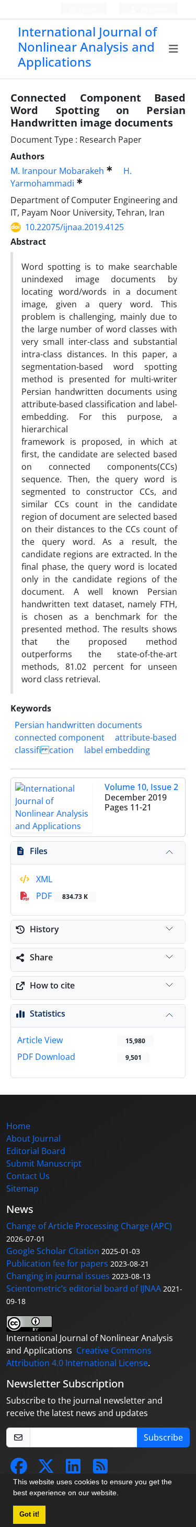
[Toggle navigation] (174, 49)
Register (153, 9)
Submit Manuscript (44, 1163)
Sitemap (22, 1188)
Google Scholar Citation (52, 1251)
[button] (122, 1494)
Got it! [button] (29, 1514)
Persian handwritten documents (78, 725)
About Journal (33, 1138)
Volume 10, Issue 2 (141, 787)
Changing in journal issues (58, 1276)
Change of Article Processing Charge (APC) (89, 1226)
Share (41, 957)
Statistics (47, 1013)
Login (86, 9)
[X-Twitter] (46, 1469)
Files (39, 851)
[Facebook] (18, 1469)
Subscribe (163, 1437)
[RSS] (100, 1469)
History (44, 929)
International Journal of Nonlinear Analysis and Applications (87, 46)
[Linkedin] (73, 1469)
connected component (60, 737)
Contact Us (28, 1176)
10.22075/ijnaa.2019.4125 (74, 227)
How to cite (52, 985)
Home (18, 1126)
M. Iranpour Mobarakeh (57, 171)
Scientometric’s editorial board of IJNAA (83, 1288)
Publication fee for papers (57, 1263)
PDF (61, 896)
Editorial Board (35, 1151)
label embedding (117, 750)
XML (43, 879)
